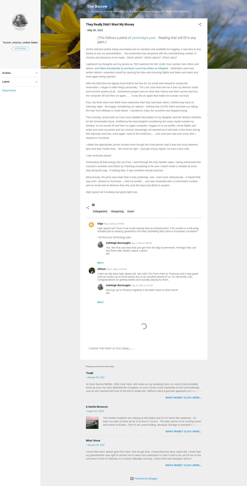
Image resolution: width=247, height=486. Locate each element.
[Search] (205, 7)
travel (131, 211)
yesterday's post (144, 38)
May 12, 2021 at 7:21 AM (142, 285)
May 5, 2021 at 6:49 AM (142, 243)
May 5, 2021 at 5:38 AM (114, 224)
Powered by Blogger (146, 478)
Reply (100, 263)
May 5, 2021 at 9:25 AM (117, 269)
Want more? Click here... (184, 397)
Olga (100, 223)
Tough (89, 372)
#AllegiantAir (100, 211)
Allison (101, 269)
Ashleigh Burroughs (118, 242)
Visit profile (20, 49)
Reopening (117, 211)
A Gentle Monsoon (97, 406)
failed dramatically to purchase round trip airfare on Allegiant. (134, 68)
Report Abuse (9, 90)
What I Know (93, 440)
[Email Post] (93, 205)
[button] (200, 25)
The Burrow (97, 6)
